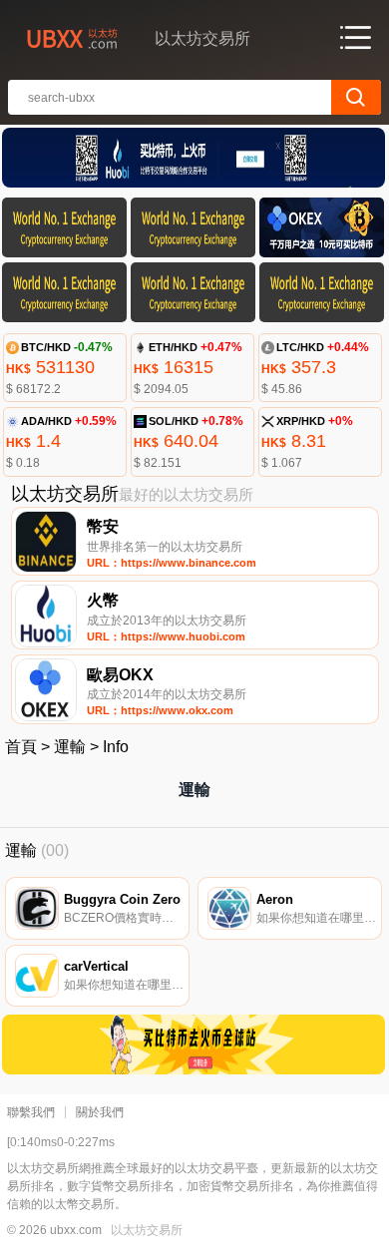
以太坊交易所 (147, 1230)
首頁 (21, 746)
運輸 (70, 746)
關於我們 (100, 1112)
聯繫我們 (31, 1112)
